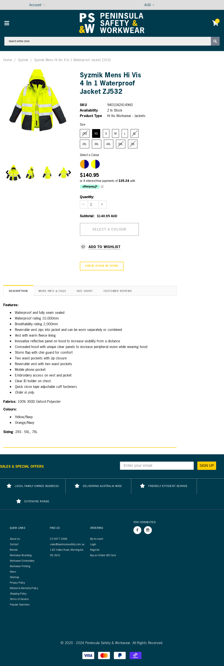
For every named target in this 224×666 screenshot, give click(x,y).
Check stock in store (101, 266)
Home (7, 60)
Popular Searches (20, 604)
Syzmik (23, 60)
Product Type (91, 115)
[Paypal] (120, 655)
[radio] (84, 133)
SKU (83, 104)
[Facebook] (137, 530)
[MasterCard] (104, 655)
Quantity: (87, 196)
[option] (38, 100)
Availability (89, 110)
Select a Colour (89, 155)
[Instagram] (148, 530)
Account (35, 4)
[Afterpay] (135, 655)
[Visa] (89, 655)
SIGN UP (207, 465)
